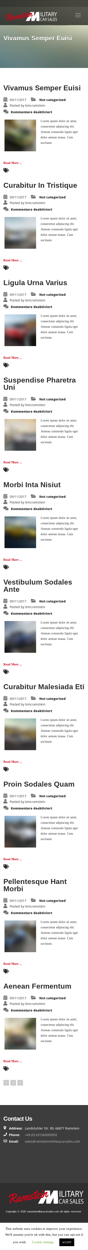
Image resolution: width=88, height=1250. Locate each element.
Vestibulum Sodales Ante (37, 585)
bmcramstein (35, 105)
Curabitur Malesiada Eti (43, 687)
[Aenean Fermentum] (20, 1033)
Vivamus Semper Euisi (42, 88)
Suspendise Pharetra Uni (39, 383)
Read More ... (12, 163)
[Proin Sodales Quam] (20, 831)
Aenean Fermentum (37, 986)
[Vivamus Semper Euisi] (20, 135)
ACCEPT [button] (67, 1242)
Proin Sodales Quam (38, 784)
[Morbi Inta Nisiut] (20, 532)
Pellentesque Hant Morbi (35, 885)
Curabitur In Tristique (40, 185)
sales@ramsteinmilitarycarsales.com (52, 1141)
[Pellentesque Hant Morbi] (20, 936)
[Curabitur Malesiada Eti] (20, 734)
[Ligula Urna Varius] (20, 330)
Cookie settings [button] (43, 1242)
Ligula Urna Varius (35, 283)
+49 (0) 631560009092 (41, 1135)
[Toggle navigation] (78, 15)
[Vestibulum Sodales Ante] (20, 636)
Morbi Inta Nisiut (32, 485)
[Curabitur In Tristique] (20, 232)
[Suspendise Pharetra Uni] (20, 434)
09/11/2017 (18, 100)
